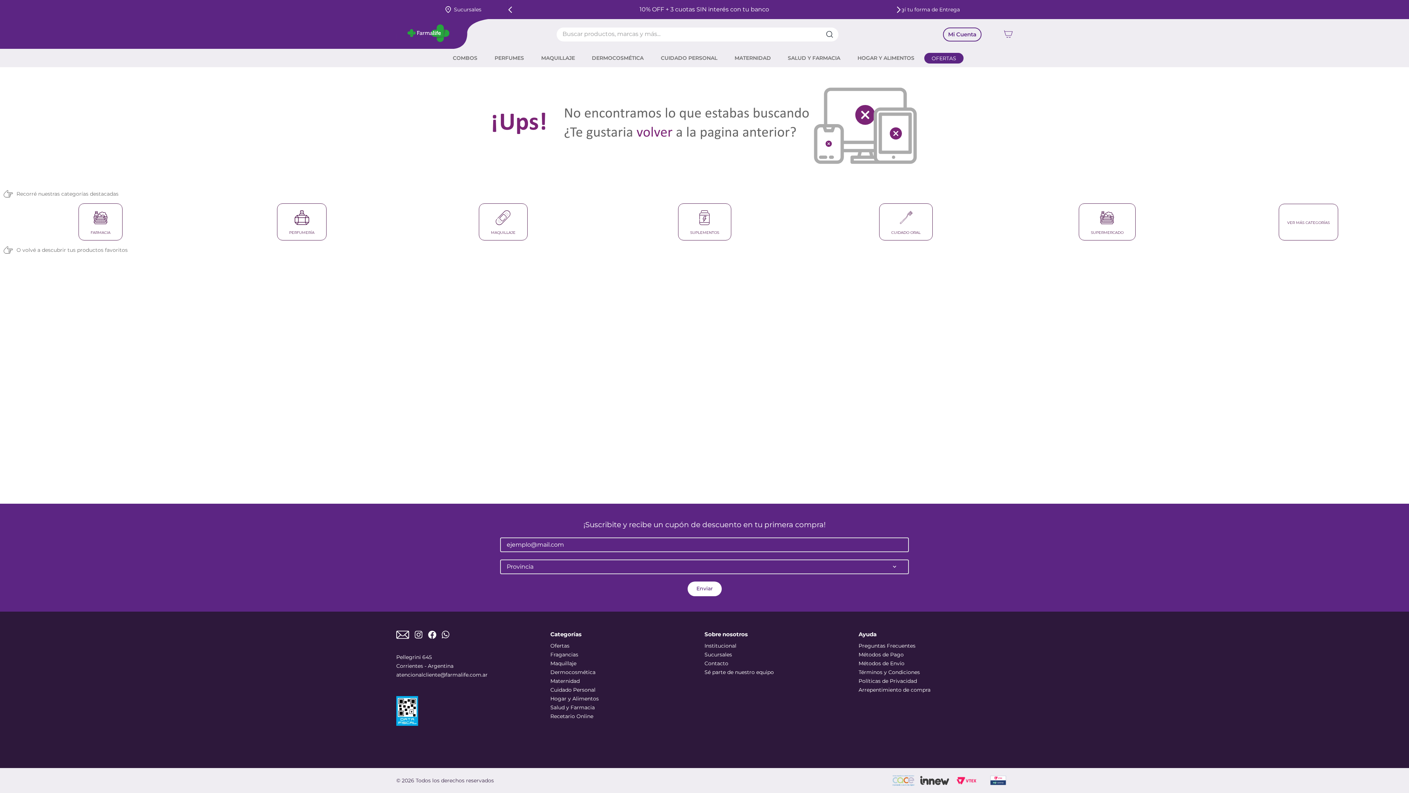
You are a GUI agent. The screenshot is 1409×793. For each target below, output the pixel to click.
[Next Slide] (899, 9)
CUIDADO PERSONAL (689, 58)
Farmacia (100, 232)
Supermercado (1107, 232)
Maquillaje (503, 232)
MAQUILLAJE (558, 58)
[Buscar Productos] (832, 34)
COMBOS (465, 58)
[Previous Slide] (510, 9)
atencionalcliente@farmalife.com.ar (442, 674)
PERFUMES (509, 58)
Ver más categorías (1308, 222)
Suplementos (704, 232)
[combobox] (697, 34)
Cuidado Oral (906, 232)
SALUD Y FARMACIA (814, 58)
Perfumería (301, 232)
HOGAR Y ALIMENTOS (886, 58)
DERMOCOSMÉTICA (618, 58)
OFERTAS (944, 58)
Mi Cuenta (962, 34)
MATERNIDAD (753, 58)
